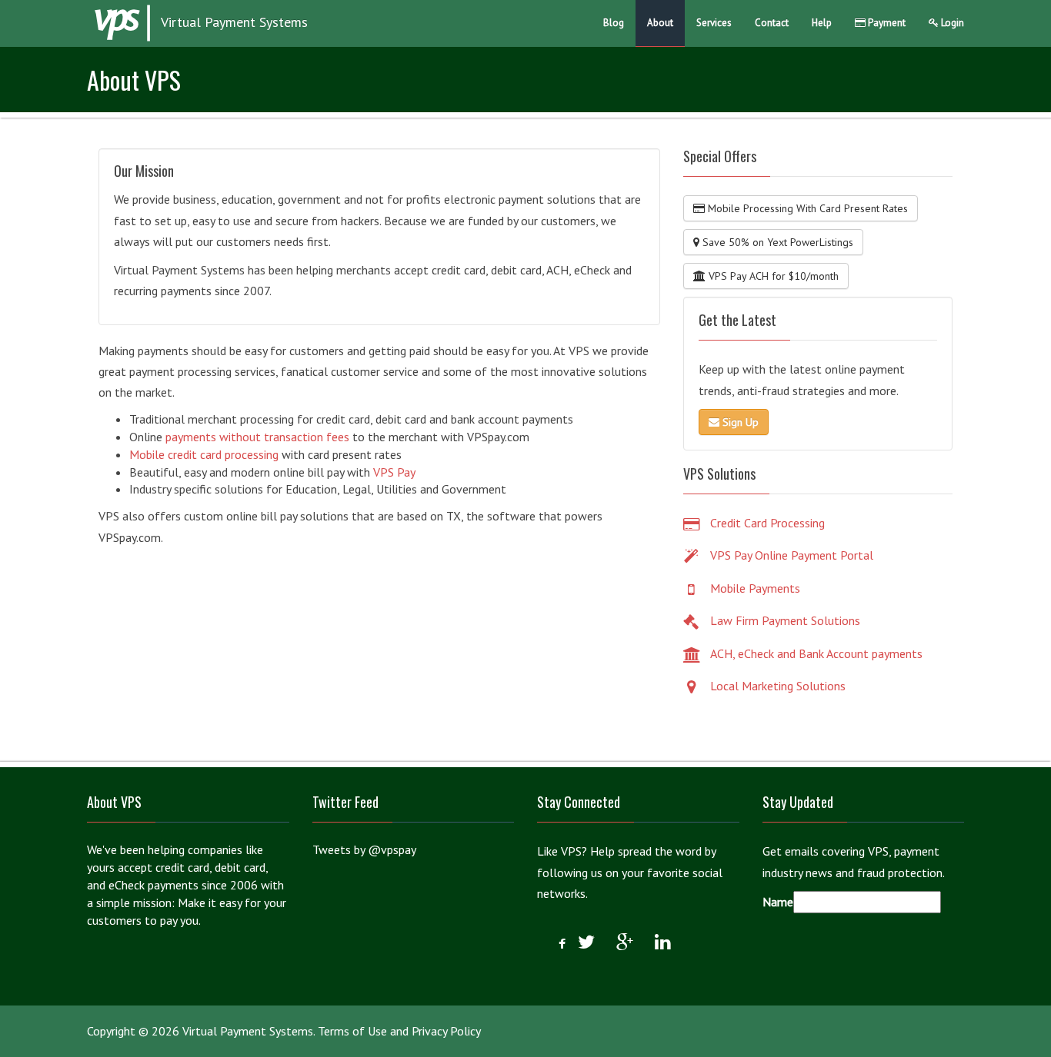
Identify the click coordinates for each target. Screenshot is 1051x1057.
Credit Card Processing (767, 522)
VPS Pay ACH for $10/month (772, 276)
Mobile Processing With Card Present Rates (806, 208)
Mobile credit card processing (204, 454)
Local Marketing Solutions (778, 685)
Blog (613, 22)
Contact (772, 22)
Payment (886, 22)
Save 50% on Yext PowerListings (776, 242)
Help (822, 22)
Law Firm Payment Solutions (785, 620)
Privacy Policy (446, 1031)
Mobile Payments (755, 588)
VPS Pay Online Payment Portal (791, 555)
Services (714, 22)
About (660, 22)
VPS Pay (394, 472)
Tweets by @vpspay (364, 849)
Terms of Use (352, 1031)
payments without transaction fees (257, 436)
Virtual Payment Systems (233, 22)
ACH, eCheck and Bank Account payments (816, 653)
